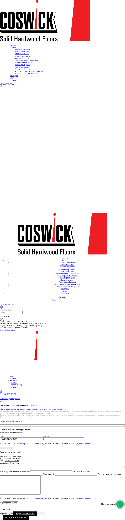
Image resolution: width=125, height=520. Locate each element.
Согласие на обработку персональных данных (19, 409)
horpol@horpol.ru (12, 463)
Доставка (13, 383)
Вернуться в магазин (25, 514)
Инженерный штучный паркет (27, 60)
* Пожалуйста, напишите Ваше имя (15, 472)
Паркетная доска (22, 67)
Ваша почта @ (49, 474)
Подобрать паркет (7, 330)
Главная (13, 45)
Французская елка (22, 49)
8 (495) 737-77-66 (7, 304)
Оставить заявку (7, 448)
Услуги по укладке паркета (26, 73)
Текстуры (14, 76)
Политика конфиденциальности (52, 409)
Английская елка (22, 51)
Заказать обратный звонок (11, 396)
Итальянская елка (22, 54)
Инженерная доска (22, 65)
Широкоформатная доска (25, 62)
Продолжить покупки (15, 517)
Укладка (13, 380)
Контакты (14, 80)
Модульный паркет (23, 58)
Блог (12, 78)
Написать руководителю (10, 399)
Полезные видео (16, 385)
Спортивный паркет (23, 69)
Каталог (13, 47)
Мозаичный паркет (23, 56)
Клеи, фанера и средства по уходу (29, 71)
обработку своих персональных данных (33, 443)
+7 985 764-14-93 (12, 461)
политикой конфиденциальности (77, 443)
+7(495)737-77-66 (7, 84)
